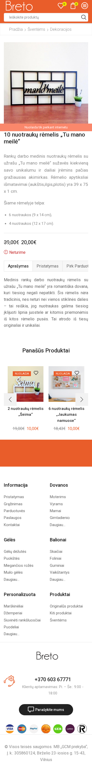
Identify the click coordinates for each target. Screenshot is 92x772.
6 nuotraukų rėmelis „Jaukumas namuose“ (66, 414)
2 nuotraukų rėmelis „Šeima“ (25, 411)
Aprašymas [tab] (18, 266)
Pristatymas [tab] (48, 266)
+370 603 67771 (53, 679)
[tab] (18, 266)
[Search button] (84, 17)
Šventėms (36, 29)
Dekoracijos (61, 29)
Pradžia (16, 29)
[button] (10, 399)
